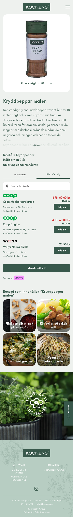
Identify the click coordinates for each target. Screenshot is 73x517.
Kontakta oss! (68, 413)
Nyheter (19, 473)
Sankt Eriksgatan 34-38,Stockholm (19, 229)
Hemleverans (20, 174)
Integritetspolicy (54, 469)
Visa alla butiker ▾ (36, 268)
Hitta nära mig (53, 174)
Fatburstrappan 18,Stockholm (17, 207)
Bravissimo (44, 512)
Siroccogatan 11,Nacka (14, 252)
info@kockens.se (44, 503)
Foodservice (19, 479)
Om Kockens (19, 469)
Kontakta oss (19, 476)
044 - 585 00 (27, 503)
